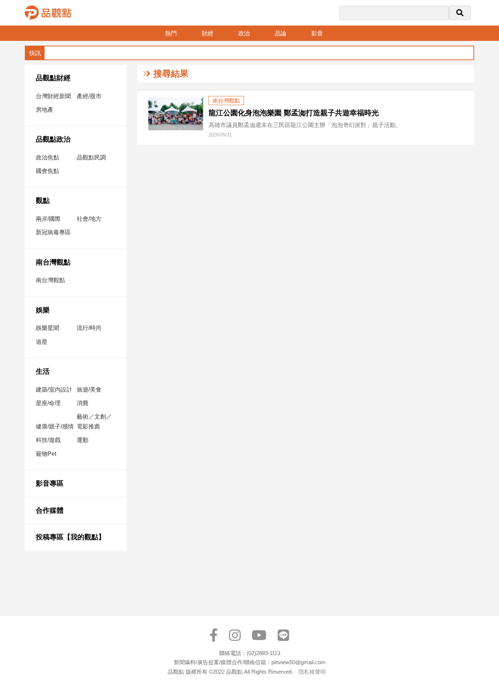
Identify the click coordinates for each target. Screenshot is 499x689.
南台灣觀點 (53, 262)
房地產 (44, 110)
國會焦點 (47, 171)
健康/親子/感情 (55, 426)
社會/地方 (89, 219)
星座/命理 (48, 403)
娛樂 (43, 310)
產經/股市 (89, 96)
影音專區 (50, 483)
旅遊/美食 (89, 389)
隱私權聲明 (312, 672)
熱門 (171, 33)
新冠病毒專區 (53, 232)
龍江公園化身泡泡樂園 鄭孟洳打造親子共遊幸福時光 (294, 113)
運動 (82, 440)
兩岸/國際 (48, 219)
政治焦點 (47, 157)
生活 (43, 371)
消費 (82, 403)
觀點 (43, 200)
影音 (317, 33)
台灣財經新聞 (53, 96)
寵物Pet (46, 454)
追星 (41, 342)
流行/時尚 (89, 328)
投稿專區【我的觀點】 (70, 537)
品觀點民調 (91, 157)
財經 (207, 33)
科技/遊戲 (48, 440)
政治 (244, 33)
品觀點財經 (53, 78)
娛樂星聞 (47, 328)
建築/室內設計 (54, 389)
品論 (280, 33)
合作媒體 (50, 510)
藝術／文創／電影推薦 (94, 421)
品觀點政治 (53, 139)
